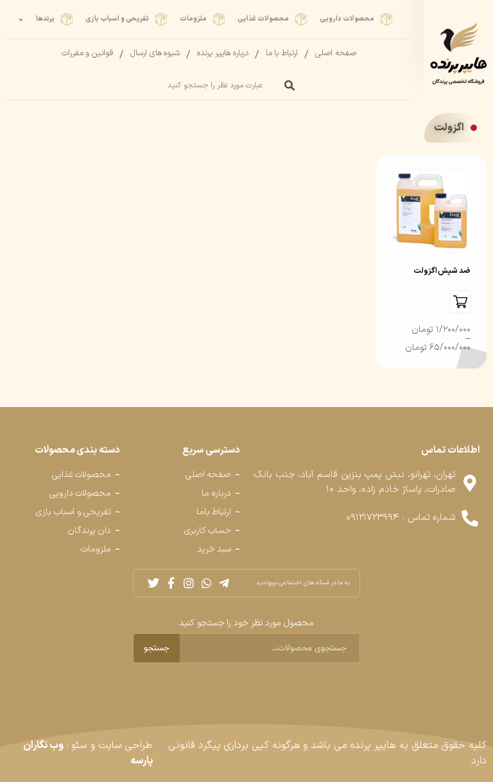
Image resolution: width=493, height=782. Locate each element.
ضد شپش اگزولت (442, 271)
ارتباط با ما (282, 53)
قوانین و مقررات (87, 53)
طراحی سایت (125, 745)
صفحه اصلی (335, 53)
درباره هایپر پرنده (222, 53)
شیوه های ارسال (155, 53)
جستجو (156, 648)
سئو (79, 745)
